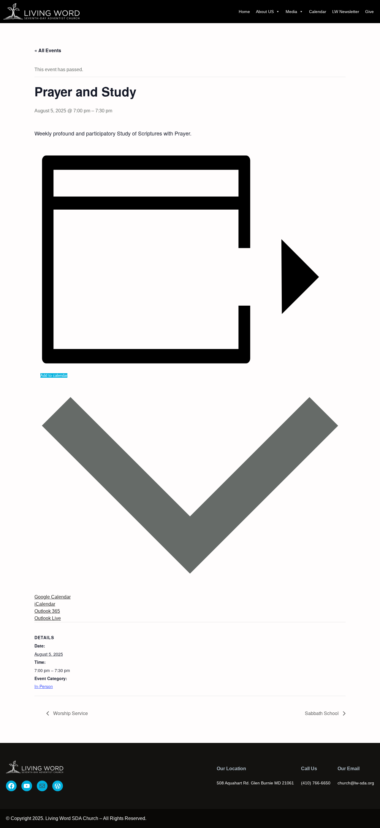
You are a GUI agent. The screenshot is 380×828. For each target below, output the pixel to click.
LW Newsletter (345, 11)
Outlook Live (47, 618)
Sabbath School (322, 713)
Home (244, 11)
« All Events (47, 50)
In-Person (43, 686)
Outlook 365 (47, 611)
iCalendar (44, 604)
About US (265, 11)
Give (369, 11)
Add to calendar (53, 375)
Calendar (317, 11)
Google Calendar (52, 596)
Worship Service (70, 713)
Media (291, 11)
